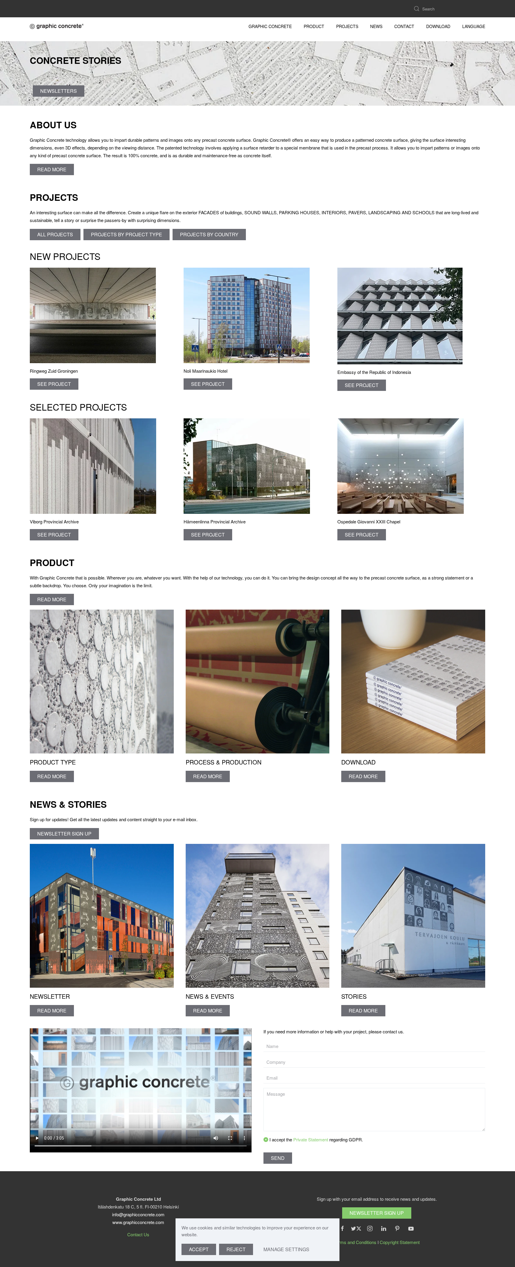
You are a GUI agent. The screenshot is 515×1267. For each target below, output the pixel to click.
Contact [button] (404, 26)
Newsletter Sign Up (377, 1212)
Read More (51, 1010)
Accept (199, 1249)
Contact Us (138, 1234)
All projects (55, 234)
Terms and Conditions (355, 1242)
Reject (236, 1249)
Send (278, 1158)
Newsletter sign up (64, 833)
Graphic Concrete (270, 26)
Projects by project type (126, 234)
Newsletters (58, 90)
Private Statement (311, 1139)
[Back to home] (56, 26)
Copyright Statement (400, 1242)
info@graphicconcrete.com (138, 1214)
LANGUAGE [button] (473, 26)
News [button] (376, 26)
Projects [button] (347, 26)
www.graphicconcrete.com (138, 1222)
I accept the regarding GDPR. (315, 1139)
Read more (51, 169)
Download (438, 26)
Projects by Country (209, 234)
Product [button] (314, 26)
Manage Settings (286, 1249)
